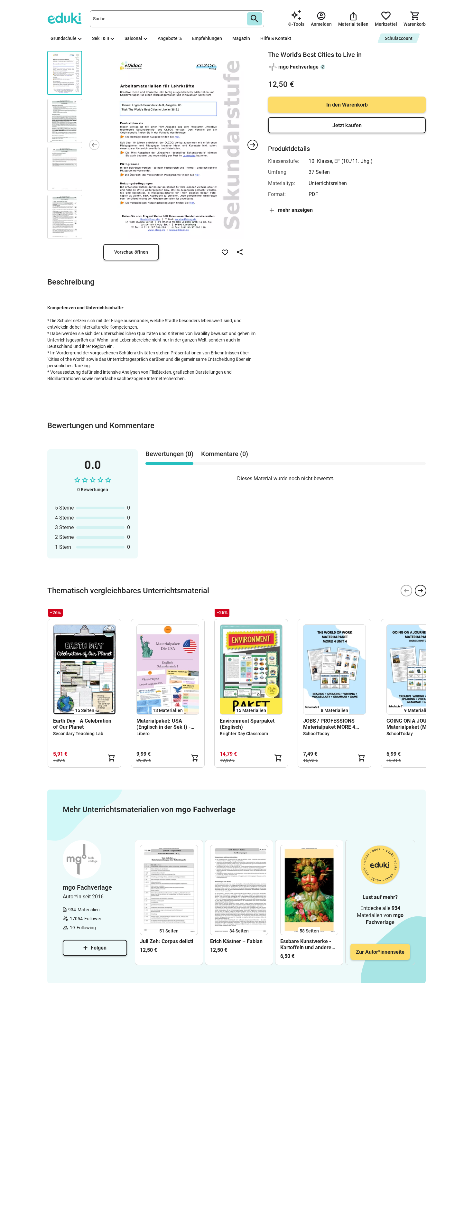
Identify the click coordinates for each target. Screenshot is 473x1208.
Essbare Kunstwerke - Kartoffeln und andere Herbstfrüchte (305, 944)
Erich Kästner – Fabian (236, 941)
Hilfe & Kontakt (275, 38)
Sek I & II (100, 38)
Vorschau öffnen (131, 252)
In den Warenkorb (347, 105)
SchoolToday (316, 733)
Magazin (241, 38)
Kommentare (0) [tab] (224, 454)
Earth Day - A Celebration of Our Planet (82, 724)
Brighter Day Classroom (244, 733)
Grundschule (64, 38)
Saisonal (133, 38)
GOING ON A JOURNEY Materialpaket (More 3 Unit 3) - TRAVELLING (417, 724)
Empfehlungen (207, 38)
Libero (143, 733)
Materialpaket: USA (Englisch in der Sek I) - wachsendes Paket (163, 724)
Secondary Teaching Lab (78, 733)
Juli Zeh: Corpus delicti (166, 941)
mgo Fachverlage (298, 67)
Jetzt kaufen (347, 125)
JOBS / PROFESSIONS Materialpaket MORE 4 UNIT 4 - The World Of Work (329, 724)
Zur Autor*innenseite (380, 952)
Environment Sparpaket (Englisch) (247, 724)
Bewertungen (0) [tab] (169, 454)
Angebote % (170, 38)
